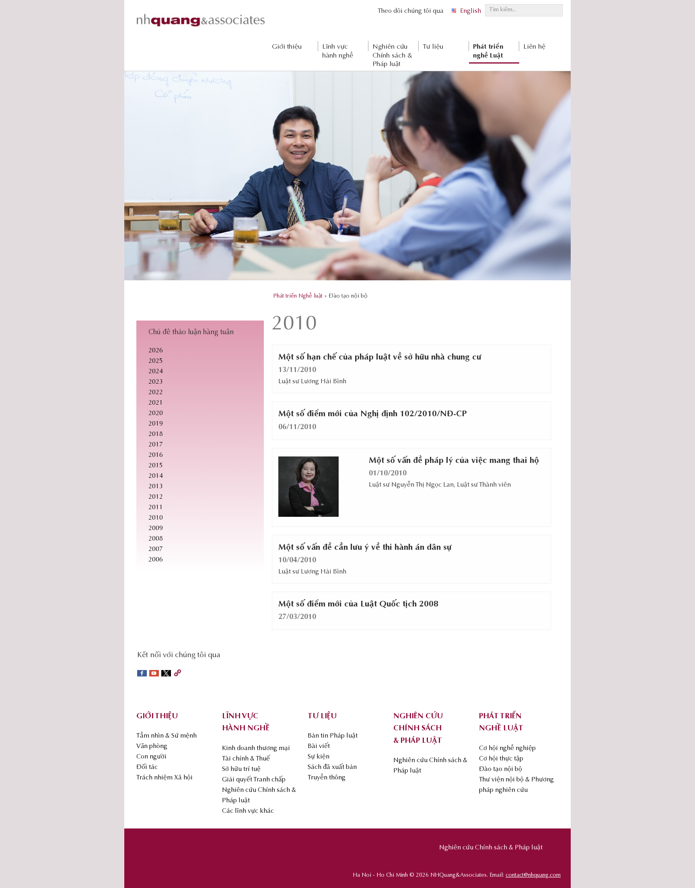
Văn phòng (151, 746)
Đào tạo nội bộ (500, 769)
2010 (155, 518)
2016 (155, 455)
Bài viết (319, 746)
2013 (155, 486)
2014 (155, 476)
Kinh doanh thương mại (256, 748)
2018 (155, 434)
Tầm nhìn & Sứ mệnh (166, 736)
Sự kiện (318, 757)
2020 (155, 413)
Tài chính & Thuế (246, 759)
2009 (155, 528)
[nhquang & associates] (200, 29)
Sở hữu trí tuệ (241, 769)
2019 (155, 424)
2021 (155, 403)
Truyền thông (326, 778)
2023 (155, 382)
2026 (155, 350)
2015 (155, 465)
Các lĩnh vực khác (248, 811)
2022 (155, 392)
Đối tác (147, 767)
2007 (155, 549)
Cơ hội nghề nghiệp (507, 748)
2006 (155, 560)
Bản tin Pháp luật (333, 736)
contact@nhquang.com (533, 875)
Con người (151, 757)
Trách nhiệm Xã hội (164, 778)
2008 (155, 539)
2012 (155, 497)
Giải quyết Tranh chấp (254, 780)
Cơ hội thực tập (501, 759)
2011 (155, 507)
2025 (155, 361)
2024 (155, 371)
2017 (155, 445)
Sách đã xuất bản (332, 767)
